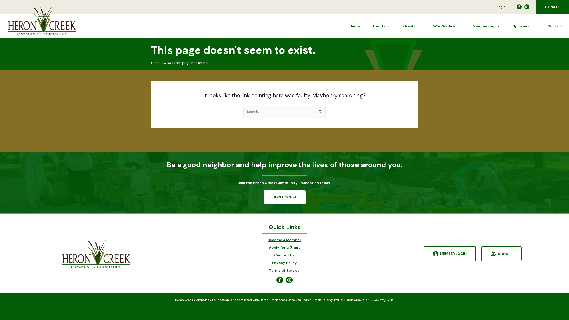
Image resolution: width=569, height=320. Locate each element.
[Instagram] (526, 6)
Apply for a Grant (284, 247)
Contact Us (284, 255)
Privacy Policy (284, 262)
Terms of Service (284, 270)
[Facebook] (519, 6)
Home (155, 62)
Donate (505, 253)
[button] (552, 7)
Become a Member (284, 240)
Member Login (453, 253)
